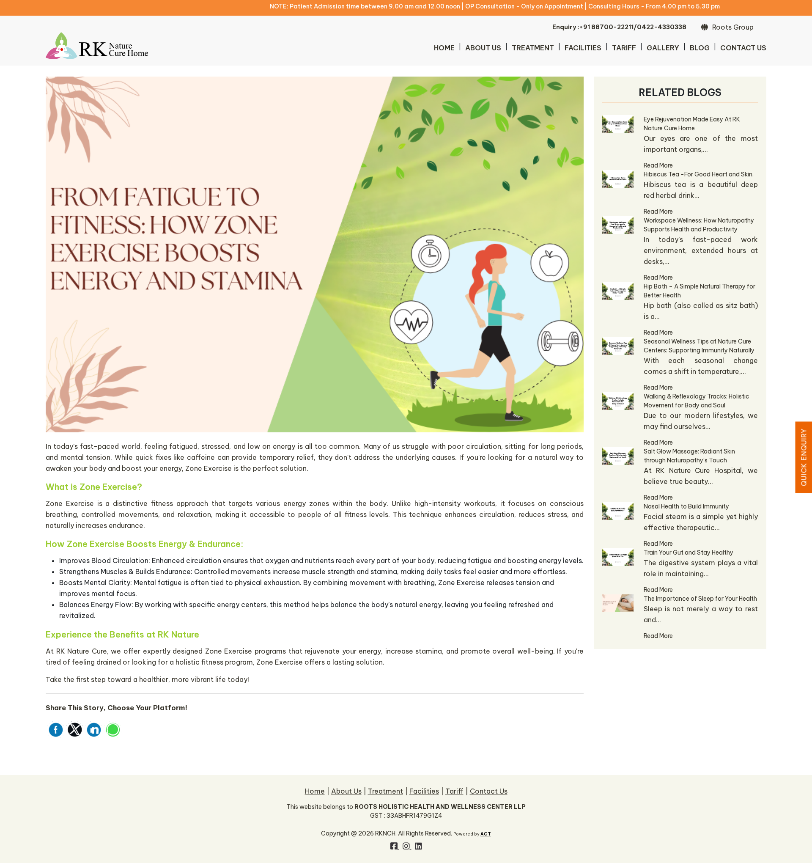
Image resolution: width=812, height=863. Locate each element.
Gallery (663, 48)
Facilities (583, 48)
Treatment (533, 48)
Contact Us (743, 48)
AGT (485, 834)
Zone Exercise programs (245, 651)
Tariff (624, 48)
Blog (700, 48)
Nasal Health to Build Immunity (686, 506)
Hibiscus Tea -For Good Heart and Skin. (699, 174)
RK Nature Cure (81, 651)
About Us (483, 48)
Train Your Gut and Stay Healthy (688, 552)
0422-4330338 (661, 27)
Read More (658, 165)
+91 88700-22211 (606, 27)
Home (444, 48)
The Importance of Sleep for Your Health (700, 598)
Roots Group (733, 27)
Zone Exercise (208, 468)
